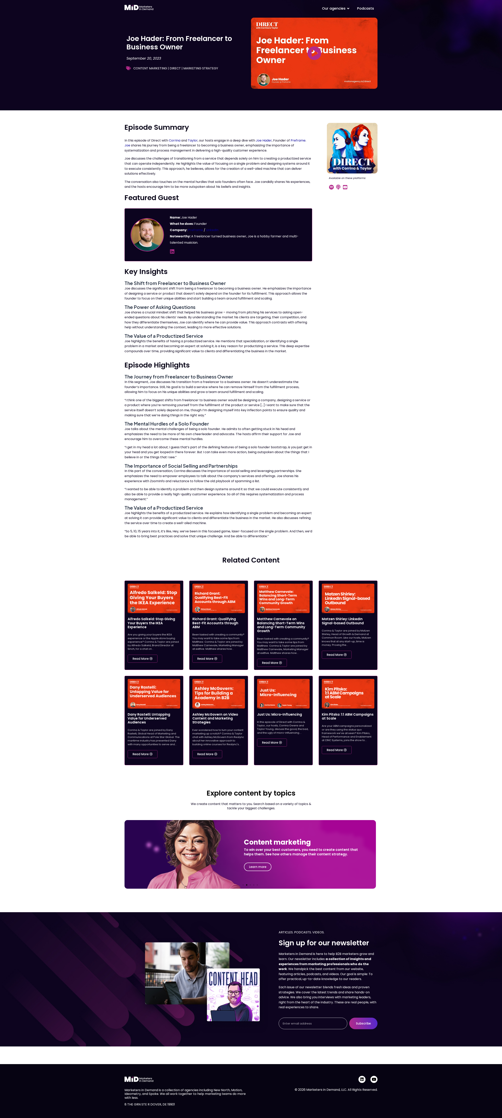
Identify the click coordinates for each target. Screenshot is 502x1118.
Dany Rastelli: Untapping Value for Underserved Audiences (149, 718)
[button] (243, 885)
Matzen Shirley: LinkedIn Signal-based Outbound (343, 621)
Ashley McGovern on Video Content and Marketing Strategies (215, 718)
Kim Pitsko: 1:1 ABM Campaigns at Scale (348, 716)
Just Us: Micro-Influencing (279, 714)
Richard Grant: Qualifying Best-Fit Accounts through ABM (215, 623)
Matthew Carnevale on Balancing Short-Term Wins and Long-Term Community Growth (281, 625)
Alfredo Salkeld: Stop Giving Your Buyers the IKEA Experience (151, 623)
